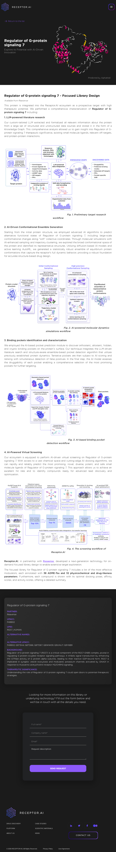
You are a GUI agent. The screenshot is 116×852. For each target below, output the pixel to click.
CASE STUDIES (40, 823)
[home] (19, 7)
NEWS (37, 833)
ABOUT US (10, 833)
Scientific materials (44, 828)
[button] (111, 7)
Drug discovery (14, 823)
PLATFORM (11, 828)
